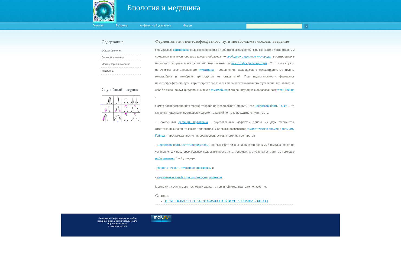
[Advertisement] (320, 121)
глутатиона (206, 69)
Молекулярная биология (116, 64)
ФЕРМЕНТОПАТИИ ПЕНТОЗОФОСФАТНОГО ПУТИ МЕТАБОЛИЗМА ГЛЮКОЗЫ (216, 201)
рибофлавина (164, 158)
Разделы (122, 25)
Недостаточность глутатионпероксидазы (184, 167)
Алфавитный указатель (155, 25)
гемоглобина (219, 90)
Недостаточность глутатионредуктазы (183, 145)
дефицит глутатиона (193, 122)
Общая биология (111, 50)
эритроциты (181, 49)
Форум (187, 25)
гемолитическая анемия (263, 129)
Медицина (107, 70)
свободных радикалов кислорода (249, 56)
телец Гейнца (285, 90)
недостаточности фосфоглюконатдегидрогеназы (189, 177)
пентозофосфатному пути (249, 63)
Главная (98, 25)
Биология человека (113, 57)
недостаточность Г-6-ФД (271, 106)
